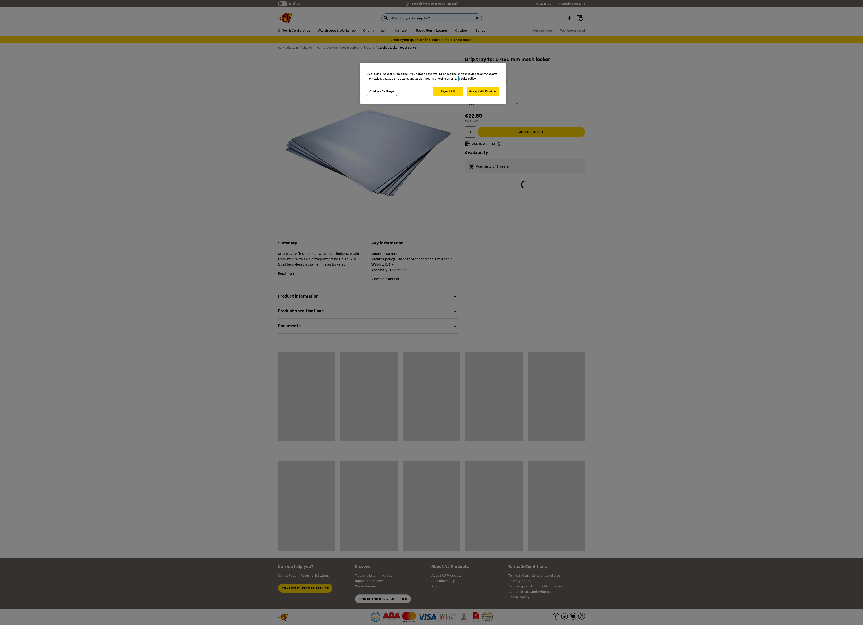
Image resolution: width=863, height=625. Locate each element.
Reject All (448, 91)
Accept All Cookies (483, 91)
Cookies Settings (381, 91)
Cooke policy (467, 79)
